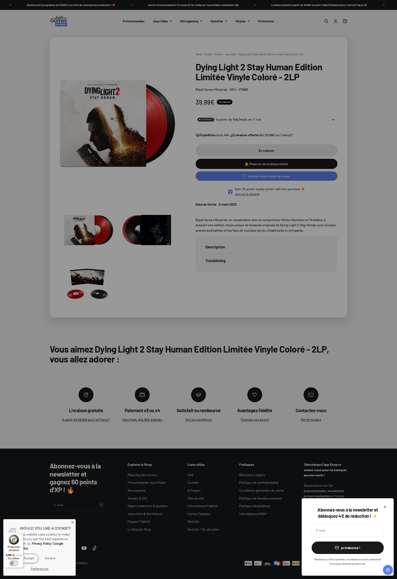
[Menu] (20, 534)
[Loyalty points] (388, 570)
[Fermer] (385, 507)
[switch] (14, 563)
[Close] (73, 522)
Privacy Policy (42, 543)
